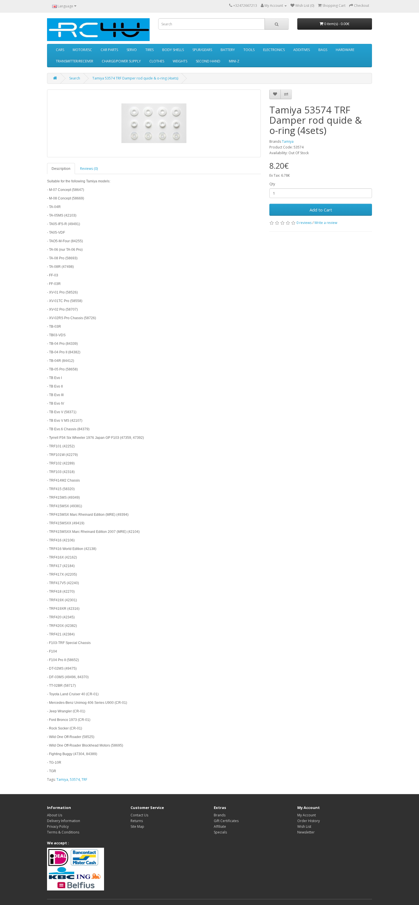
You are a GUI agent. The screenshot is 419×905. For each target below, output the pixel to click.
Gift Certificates (226, 820)
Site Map (137, 826)
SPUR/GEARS (202, 49)
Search (74, 78)
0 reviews (304, 222)
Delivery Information (63, 820)
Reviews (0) (89, 168)
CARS (60, 49)
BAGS (322, 49)
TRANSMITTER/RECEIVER (74, 61)
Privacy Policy (58, 826)
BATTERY (228, 49)
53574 (75, 779)
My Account (306, 815)
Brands (219, 815)
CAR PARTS (109, 49)
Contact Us (139, 815)
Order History (308, 820)
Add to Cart (321, 210)
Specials (220, 832)
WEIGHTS (180, 61)
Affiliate (220, 826)
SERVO (132, 49)
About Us (54, 815)
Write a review (325, 222)
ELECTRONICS (274, 49)
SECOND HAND (208, 61)
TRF (84, 779)
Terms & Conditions (63, 832)
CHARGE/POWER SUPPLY (121, 61)
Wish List (304, 826)
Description (61, 168)
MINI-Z (234, 61)
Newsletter (306, 832)
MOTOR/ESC (82, 49)
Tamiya (288, 141)
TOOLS (249, 49)
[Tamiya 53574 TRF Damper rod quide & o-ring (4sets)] (154, 123)
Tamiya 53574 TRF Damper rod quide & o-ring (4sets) (135, 78)
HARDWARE (345, 49)
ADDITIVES (301, 49)
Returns (137, 820)
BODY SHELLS (173, 49)
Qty (272, 184)
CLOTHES (156, 61)
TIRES (149, 49)
